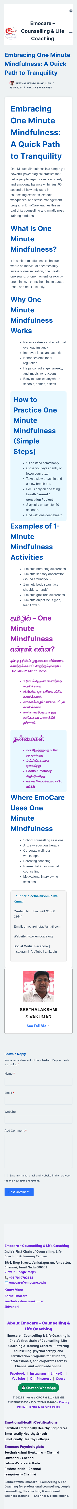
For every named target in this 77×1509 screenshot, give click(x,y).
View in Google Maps (20, 1272)
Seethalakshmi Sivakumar (24, 1301)
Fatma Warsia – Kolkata (22, 1463)
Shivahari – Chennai (19, 1458)
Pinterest (44, 1378)
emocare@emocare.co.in (27, 1282)
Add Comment (16, 1130)
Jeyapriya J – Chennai (20, 1474)
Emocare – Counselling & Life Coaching (42, 31)
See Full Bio (36, 1026)
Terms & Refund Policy (44, 1407)
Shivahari (12, 1307)
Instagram (38, 1373)
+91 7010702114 (21, 1278)
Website (10, 1111)
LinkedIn (57, 1373)
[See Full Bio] (48, 1026)
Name (10, 1073)
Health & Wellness (39, 87)
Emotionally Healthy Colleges (27, 1439)
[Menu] (70, 31)
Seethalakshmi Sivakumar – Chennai (32, 1452)
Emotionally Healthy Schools (26, 1434)
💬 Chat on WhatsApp (39, 1388)
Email (9, 1093)
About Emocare (16, 1296)
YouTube (18, 1378)
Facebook (17, 1373)
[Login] (70, 10)
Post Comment (19, 1192)
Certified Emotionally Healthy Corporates (36, 1428)
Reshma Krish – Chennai (23, 1469)
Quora (60, 1378)
